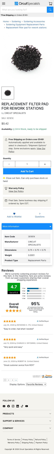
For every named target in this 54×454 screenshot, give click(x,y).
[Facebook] (9, 406)
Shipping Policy (28, 443)
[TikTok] (23, 406)
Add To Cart (27, 171)
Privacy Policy (27, 440)
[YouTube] (27, 406)
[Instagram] (14, 406)
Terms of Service (13, 440)
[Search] (50, 10)
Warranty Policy (14, 443)
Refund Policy (40, 440)
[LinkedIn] (18, 406)
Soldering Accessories (34, 21)
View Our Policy (16, 191)
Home (6, 21)
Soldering (16, 21)
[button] (4, 4)
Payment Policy (41, 443)
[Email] (5, 406)
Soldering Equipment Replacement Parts (25, 24)
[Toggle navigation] (4, 4)
